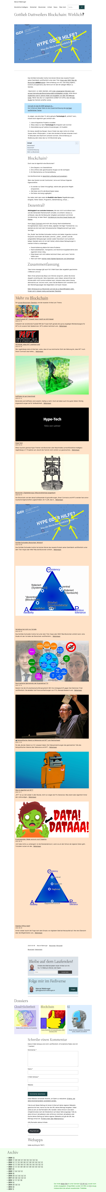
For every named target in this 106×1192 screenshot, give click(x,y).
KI (68, 1006)
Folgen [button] (73, 989)
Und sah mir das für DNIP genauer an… (40, 106)
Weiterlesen (63, 326)
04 (31, 1160)
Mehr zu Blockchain (33, 152)
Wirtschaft (59, 945)
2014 (10, 1184)
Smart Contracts (37, 223)
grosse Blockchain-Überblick (27, 302)
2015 (10, 1182)
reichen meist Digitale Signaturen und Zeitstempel (58, 258)
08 (19, 1160)
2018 (10, 1175)
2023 (10, 1164)
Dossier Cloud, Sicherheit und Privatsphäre (26, 1027)
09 (16, 1160)
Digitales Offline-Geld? (22, 926)
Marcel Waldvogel (20, 2)
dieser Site (64, 1184)
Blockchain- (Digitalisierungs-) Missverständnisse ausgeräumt (35, 493)
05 (28, 1160)
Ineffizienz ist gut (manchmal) (25, 396)
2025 (10, 1160)
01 (42, 1162)
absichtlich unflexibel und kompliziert (55, 176)
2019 (10, 1173)
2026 (10, 1157)
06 (25, 1160)
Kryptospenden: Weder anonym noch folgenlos (30, 839)
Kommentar (32, 1050)
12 (13, 1162)
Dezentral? (30, 147)
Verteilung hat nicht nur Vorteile (25, 629)
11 (13, 1160)
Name (30, 1069)
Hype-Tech (19, 443)
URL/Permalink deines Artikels (37, 1122)
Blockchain (39, 298)
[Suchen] (82, 7)
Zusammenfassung (33, 150)
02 (37, 1160)
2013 (10, 1187)
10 (18, 1162)
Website (30, 1085)
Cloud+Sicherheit (24, 1006)
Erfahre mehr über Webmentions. (52, 1118)
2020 (10, 1171)
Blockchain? (31, 145)
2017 (10, 1178)
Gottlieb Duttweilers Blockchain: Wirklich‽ (29, 542)
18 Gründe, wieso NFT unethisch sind (27, 344)
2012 (10, 1189)
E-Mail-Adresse (33, 1077)
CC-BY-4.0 (83, 1184)
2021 (10, 1169)
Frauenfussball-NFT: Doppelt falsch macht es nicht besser (34, 319)
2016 (10, 1180)
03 (13, 1157)
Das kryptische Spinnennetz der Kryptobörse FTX (31, 683)
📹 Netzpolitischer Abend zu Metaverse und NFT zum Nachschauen (37, 740)
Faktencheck (38, 949)
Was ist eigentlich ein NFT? (24, 790)
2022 (10, 1166)
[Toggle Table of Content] (76, 143)
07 (22, 1160)
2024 (10, 1162)
